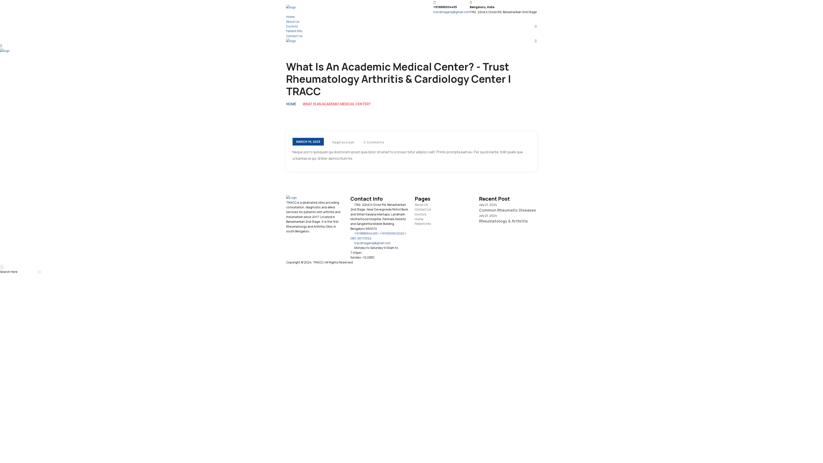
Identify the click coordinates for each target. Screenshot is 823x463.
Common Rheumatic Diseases (507, 210)
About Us (292, 22)
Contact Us (294, 36)
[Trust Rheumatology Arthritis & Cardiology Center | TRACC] (291, 7)
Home (290, 17)
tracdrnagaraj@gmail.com (451, 12)
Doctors (292, 26)
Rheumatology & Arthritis (503, 221)
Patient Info (294, 31)
